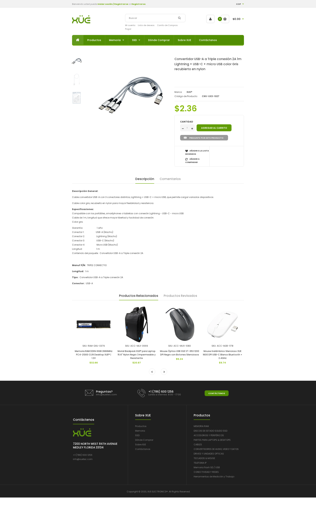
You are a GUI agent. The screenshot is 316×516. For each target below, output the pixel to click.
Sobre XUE (140, 444)
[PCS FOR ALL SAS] (81, 22)
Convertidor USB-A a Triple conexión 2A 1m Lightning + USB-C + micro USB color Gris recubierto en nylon (207, 64)
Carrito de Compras (167, 25)
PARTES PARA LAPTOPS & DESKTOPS (212, 439)
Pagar (128, 28)
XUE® (189, 92)
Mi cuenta (130, 25)
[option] (130, 95)
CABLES (198, 444)
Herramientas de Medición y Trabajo (214, 476)
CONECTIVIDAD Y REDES (206, 472)
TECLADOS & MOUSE (204, 458)
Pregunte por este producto (206, 137)
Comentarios (170, 179)
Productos (140, 426)
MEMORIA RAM (201, 426)
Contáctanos (142, 449)
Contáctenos (216, 393)
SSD (137, 435)
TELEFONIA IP (200, 462)
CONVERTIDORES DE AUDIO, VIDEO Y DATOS (216, 449)
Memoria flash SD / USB (207, 467)
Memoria (140, 430)
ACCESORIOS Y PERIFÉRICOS (209, 435)
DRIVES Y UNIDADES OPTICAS (209, 453)
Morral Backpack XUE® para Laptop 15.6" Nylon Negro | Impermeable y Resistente (137, 355)
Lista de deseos (146, 25)
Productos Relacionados (138, 296)
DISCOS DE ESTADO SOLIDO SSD (210, 430)
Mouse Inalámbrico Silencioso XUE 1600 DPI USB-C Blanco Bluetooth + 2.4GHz (222, 355)
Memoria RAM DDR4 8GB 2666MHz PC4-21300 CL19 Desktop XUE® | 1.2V (93, 355)
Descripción (144, 179)
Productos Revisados (180, 296)
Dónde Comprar (144, 439)
